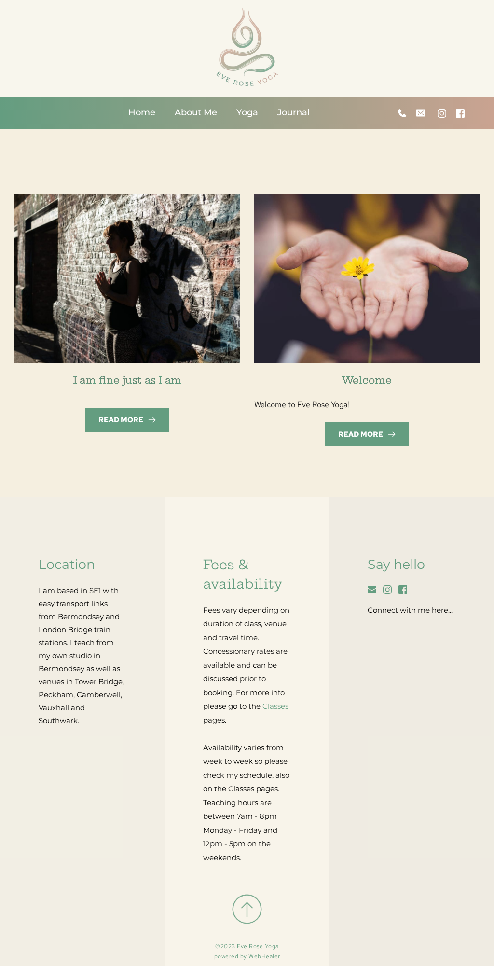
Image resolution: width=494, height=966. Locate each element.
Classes (275, 706)
